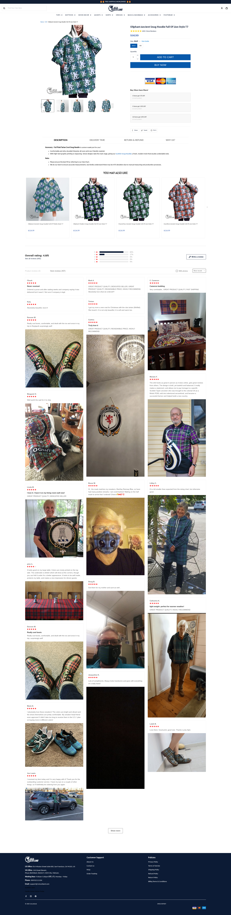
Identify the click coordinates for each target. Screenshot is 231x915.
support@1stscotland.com (39, 884)
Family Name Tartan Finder (34, 891)
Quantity (133, 52)
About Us (90, 862)
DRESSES (119, 15)
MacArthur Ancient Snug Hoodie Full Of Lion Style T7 (136, 224)
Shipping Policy (153, 870)
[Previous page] (41, 105)
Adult (136, 41)
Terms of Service (154, 866)
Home (42, 22)
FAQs (88, 870)
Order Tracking (92, 874)
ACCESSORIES (153, 15)
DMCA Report (161, 904)
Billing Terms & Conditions (157, 882)
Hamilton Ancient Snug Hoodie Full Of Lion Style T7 (181, 224)
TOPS (58, 15)
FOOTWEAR (168, 15)
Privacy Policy (153, 862)
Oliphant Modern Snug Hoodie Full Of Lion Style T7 (90, 224)
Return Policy (153, 878)
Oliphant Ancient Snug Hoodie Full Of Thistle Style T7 (45, 224)
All (46, 22)
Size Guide (145, 41)
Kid (140, 45)
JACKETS (97, 15)
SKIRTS (108, 15)
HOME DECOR (83, 15)
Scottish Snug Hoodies (124, 154)
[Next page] (112, 105)
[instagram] (31, 896)
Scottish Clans (30, 888)
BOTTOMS (69, 15)
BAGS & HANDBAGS (135, 15)
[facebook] (26, 896)
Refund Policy (153, 874)
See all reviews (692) (33, 259)
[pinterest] (36, 896)
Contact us (90, 866)
